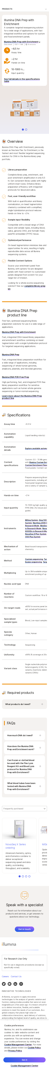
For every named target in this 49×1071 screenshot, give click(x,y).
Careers (5, 976)
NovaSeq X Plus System (35, 534)
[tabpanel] (24, 428)
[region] (24, 1045)
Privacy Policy (15, 1050)
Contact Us (16, 976)
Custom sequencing (34, 559)
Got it (24, 1060)
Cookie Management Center (18, 1044)
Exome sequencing (33, 562)
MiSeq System (31, 520)
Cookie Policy (34, 1047)
